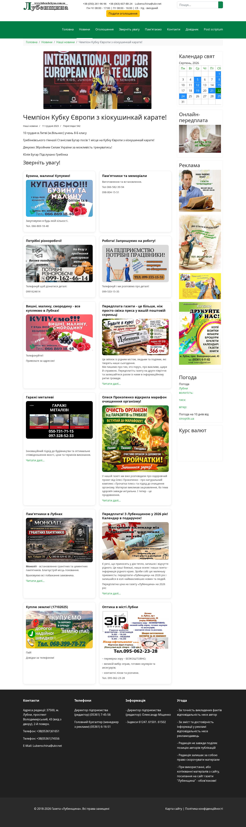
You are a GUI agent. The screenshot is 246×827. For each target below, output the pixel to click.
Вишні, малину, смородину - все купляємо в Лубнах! (53, 308)
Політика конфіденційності (204, 809)
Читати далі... (111, 384)
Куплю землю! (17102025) (47, 607)
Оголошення (104, 29)
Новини (84, 29)
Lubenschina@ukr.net (148, 3)
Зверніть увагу (129, 29)
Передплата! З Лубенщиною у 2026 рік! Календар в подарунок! (135, 516)
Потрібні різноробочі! (44, 240)
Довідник (192, 29)
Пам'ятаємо (153, 29)
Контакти (173, 29)
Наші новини (30, 126)
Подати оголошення (123, 13)
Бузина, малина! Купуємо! (48, 176)
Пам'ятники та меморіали (124, 176)
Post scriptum (213, 29)
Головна (68, 29)
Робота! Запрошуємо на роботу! (128, 240)
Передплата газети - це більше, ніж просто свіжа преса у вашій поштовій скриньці (134, 310)
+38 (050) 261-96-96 (94, 3)
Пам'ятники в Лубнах (44, 514)
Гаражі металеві (40, 397)
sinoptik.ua (186, 419)
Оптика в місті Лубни (120, 607)
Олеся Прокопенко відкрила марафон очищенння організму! (134, 399)
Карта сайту (173, 809)
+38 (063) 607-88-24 (120, 3)
